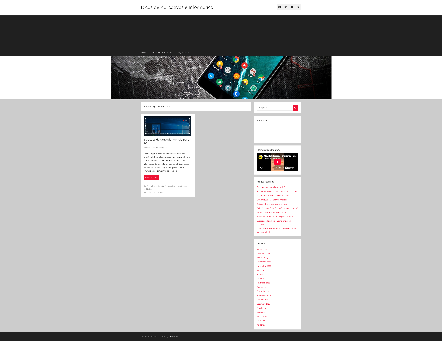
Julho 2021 (261, 312)
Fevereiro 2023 (263, 253)
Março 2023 (262, 249)
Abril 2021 (261, 325)
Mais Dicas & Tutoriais (162, 52)
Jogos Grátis (183, 52)
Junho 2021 (262, 316)
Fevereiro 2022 (263, 283)
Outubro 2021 (263, 299)
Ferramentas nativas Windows (176, 186)
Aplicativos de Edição (155, 186)
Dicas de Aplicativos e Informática (177, 7)
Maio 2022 (261, 270)
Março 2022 (262, 278)
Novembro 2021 (264, 295)
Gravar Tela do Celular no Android (272, 200)
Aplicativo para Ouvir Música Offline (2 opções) (277, 191)
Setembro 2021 (263, 304)
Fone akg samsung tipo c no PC (271, 187)
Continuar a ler (151, 177)
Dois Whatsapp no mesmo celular (272, 204)
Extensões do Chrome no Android (272, 212)
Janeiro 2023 (262, 257)
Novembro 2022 (264, 266)
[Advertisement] (221, 31)
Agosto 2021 (262, 308)
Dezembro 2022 (264, 262)
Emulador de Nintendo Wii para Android (275, 216)
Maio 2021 (261, 321)
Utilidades (147, 189)
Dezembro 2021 (264, 291)
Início (143, 52)
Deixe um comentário (155, 192)
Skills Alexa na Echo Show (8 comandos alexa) (277, 208)
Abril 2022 (261, 274)
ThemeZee (173, 336)
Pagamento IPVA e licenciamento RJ (273, 195)
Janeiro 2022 (262, 287)
